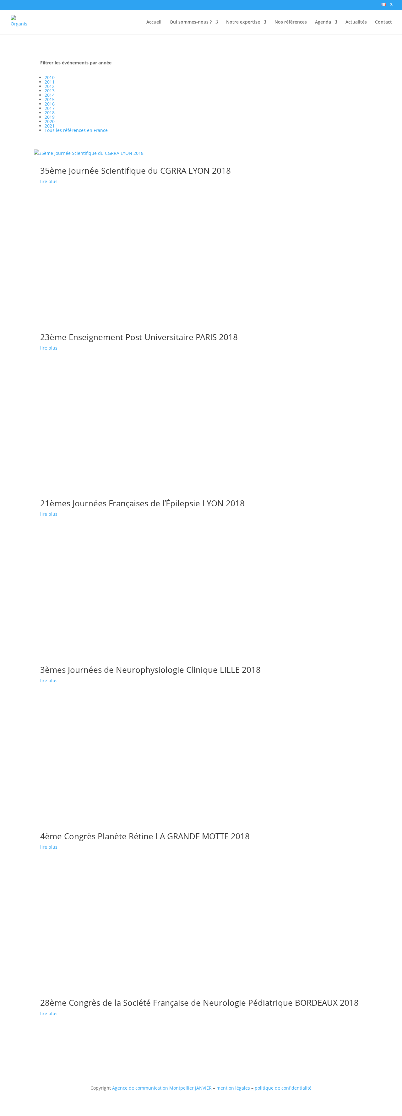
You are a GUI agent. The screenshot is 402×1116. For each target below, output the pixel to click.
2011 (50, 82)
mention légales (233, 1088)
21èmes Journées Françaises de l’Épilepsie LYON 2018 (142, 503)
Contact (383, 22)
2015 (50, 99)
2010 (50, 77)
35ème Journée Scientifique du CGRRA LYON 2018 (135, 170)
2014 (50, 95)
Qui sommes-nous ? (191, 22)
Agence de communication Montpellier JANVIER (162, 1088)
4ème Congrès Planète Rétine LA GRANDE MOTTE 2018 (145, 836)
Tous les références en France (76, 130)
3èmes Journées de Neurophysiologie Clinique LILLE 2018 (150, 669)
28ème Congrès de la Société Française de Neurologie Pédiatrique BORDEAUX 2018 (199, 1002)
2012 (50, 86)
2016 (50, 104)
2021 (50, 126)
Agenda (323, 22)
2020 (50, 121)
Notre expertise (243, 22)
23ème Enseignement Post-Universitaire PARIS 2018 (139, 337)
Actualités (356, 22)
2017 (50, 108)
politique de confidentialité (283, 1088)
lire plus (48, 181)
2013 (50, 91)
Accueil (153, 22)
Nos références (290, 22)
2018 (50, 113)
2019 (50, 117)
